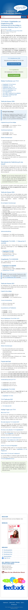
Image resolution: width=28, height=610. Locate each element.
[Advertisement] (14, 491)
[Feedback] (14, 583)
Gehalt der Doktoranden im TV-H (9, 88)
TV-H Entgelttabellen (9, 433)
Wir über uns (14, 604)
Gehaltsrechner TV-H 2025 (8, 255)
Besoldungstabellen (8, 550)
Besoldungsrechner (8, 554)
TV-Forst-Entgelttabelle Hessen (7, 458)
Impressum (5, 602)
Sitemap (18, 602)
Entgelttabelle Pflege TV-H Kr (9, 87)
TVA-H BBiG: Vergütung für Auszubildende (12, 93)
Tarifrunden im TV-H (7, 96)
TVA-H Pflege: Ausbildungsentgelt (10, 94)
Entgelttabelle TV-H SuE (8, 85)
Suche (22, 602)
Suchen (24, 16)
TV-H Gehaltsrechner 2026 (10, 277)
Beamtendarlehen (7, 556)
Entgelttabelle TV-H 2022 (8, 395)
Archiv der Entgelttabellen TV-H (9, 90)
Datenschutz (12, 602)
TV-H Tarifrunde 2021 (7, 405)
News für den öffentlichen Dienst (14, 572)
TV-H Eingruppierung (7, 91)
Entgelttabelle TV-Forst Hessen (9, 84)
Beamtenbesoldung (8, 552)
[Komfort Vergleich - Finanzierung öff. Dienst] (14, 534)
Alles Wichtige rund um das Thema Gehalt (14, 30)
